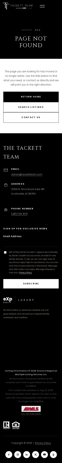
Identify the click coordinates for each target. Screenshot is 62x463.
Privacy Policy (25, 272)
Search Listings (31, 107)
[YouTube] (44, 454)
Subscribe (31, 283)
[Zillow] (53, 454)
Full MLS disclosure (31, 413)
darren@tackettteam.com (26, 174)
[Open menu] (42, 6)
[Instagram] (17, 454)
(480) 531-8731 (19, 213)
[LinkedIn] (26, 454)
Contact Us (30, 117)
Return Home (31, 96)
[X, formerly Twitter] (35, 454)
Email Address (12, 236)
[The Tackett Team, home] (17, 6)
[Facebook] (8, 454)
